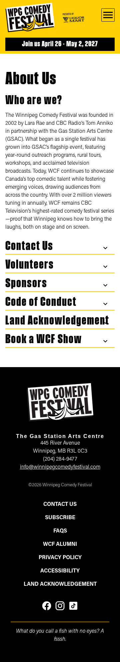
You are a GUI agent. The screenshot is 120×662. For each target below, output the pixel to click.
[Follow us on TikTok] (73, 605)
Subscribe (60, 518)
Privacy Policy (60, 557)
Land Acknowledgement (60, 584)
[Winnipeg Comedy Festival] (30, 17)
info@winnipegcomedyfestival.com (60, 467)
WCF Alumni (60, 544)
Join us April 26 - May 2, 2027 (60, 44)
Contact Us (60, 504)
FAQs (60, 531)
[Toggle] (105, 248)
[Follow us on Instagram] (60, 605)
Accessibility (60, 571)
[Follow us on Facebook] (46, 605)
